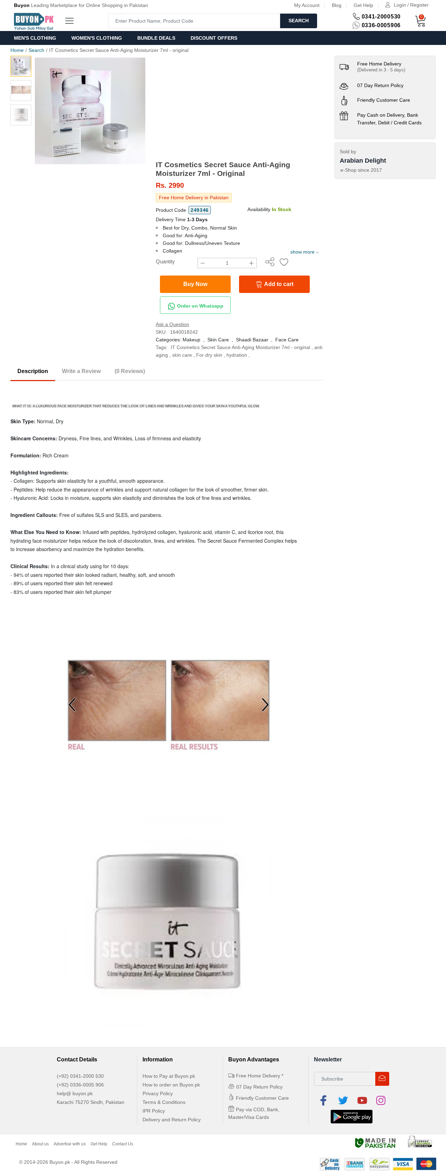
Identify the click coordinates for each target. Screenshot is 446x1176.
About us (40, 1144)
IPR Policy (154, 1111)
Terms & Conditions (164, 1102)
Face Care (287, 339)
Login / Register (411, 5)
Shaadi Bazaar (252, 339)
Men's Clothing (35, 38)
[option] (90, 111)
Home (17, 50)
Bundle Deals (156, 38)
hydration (236, 355)
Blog (336, 5)
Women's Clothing (96, 38)
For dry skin (209, 355)
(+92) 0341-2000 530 (80, 1076)
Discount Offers (214, 38)
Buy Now (195, 284)
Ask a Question (172, 324)
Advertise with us (70, 1144)
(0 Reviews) (130, 371)
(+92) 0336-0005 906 (80, 1085)
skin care (182, 355)
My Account (307, 5)
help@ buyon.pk (75, 1093)
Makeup (191, 339)
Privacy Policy (158, 1093)
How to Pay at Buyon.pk (169, 1076)
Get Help (363, 5)
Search (299, 20)
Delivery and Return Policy (172, 1119)
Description (32, 371)
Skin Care (218, 339)
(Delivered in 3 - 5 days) (381, 69)
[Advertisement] (240, 108)
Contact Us (122, 1144)
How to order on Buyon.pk (171, 1085)
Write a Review (81, 371)
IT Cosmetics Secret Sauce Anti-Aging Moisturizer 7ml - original (240, 347)
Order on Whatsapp (199, 306)
